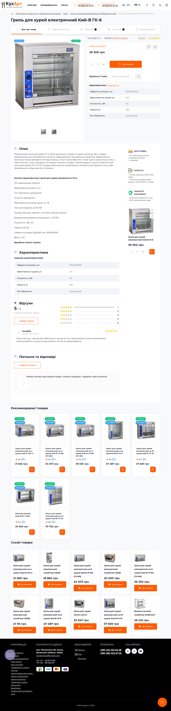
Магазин (65, 5)
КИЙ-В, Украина (120, 38)
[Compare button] (155, 47)
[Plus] (103, 64)
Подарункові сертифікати (21, 691)
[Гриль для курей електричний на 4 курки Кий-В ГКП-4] (25, 430)
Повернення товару (19, 682)
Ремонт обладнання (19, 676)
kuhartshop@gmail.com (48, 655)
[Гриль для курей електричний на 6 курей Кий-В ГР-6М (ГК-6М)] (55, 430)
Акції (13, 694)
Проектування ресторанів (22, 673)
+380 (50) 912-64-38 (110, 650)
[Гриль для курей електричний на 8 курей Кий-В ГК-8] (115, 430)
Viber (80, 654)
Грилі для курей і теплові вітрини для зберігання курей (93, 14)
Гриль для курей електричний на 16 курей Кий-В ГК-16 (145, 450)
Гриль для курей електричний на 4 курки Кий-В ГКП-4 (24, 450)
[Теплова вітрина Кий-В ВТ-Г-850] (25, 495)
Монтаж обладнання (19, 659)
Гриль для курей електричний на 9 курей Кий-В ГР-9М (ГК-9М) (85, 452)
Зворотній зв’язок (18, 679)
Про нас (14, 670)
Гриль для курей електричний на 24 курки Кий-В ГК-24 (54, 516)
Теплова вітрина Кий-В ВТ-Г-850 (23, 514)
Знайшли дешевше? (97, 46)
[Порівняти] (147, 5)
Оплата (139, 170)
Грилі (65, 14)
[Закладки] (153, 5)
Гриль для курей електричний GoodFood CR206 (51, 569)
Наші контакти (17, 665)
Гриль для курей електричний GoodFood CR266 (112, 569)
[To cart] (152, 251)
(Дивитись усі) (113, 85)
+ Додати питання (27, 365)
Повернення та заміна (20, 668)
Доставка (140, 151)
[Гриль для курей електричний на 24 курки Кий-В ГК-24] (55, 495)
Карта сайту (16, 685)
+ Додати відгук (26, 321)
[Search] (160, 5)
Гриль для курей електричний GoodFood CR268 (21, 615)
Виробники (16, 688)
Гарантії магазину (140, 192)
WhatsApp (82, 659)
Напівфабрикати (48, 5)
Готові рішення (17, 653)
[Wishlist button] (148, 47)
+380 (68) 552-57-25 (111, 653)
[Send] (138, 76)
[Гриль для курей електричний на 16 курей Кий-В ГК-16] (146, 430)
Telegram (81, 650)
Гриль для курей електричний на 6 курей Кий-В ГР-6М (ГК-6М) (54, 452)
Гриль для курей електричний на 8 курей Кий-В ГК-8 (114, 450)
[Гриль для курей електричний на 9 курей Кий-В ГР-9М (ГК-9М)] (85, 430)
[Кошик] (166, 5)
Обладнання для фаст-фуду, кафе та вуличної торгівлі (38, 14)
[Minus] (92, 64)
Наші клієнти (16, 662)
